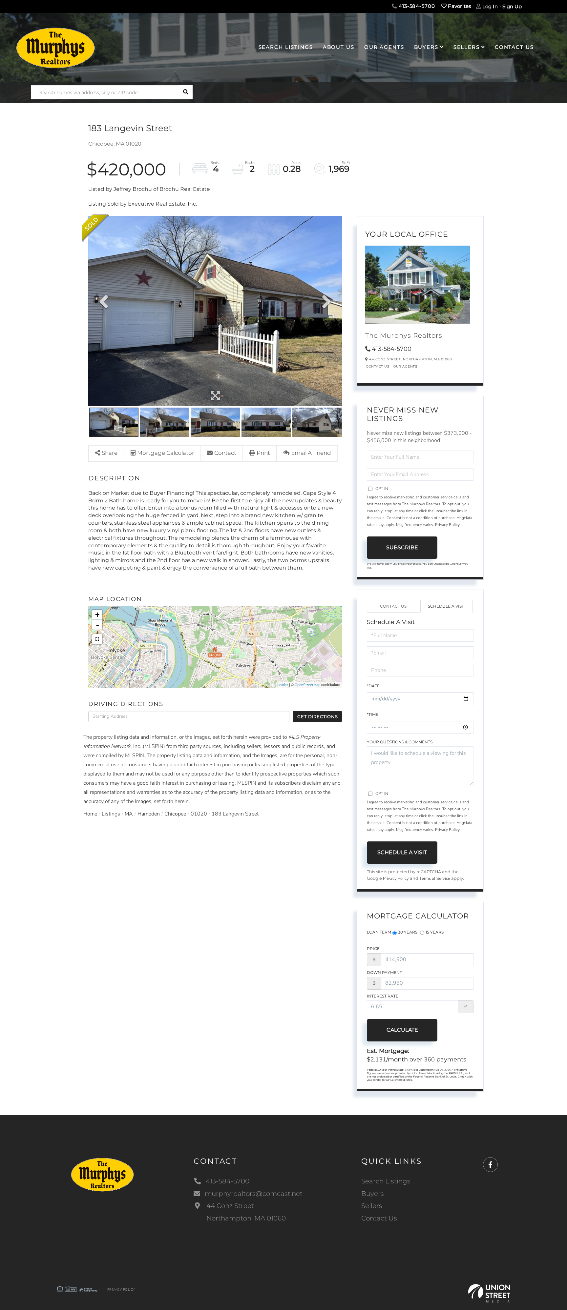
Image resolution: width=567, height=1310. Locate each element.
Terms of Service (434, 878)
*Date (373, 685)
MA (129, 813)
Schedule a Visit (446, 606)
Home (90, 813)
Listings (111, 813)
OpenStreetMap (307, 684)
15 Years (435, 932)
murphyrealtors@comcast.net (254, 1194)
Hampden (148, 813)
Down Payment (384, 972)
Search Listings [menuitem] (286, 47)
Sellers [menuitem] (466, 47)
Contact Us (377, 366)
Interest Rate (382, 996)
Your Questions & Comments (399, 741)
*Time (372, 714)
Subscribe (402, 547)
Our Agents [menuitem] (384, 47)
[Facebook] (490, 1165)
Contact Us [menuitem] (514, 47)
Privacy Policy (447, 524)
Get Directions (317, 716)
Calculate (402, 1030)
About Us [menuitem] (338, 47)
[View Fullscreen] (97, 639)
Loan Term (379, 932)
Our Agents (405, 366)
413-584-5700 (416, 6)
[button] (185, 92)
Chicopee (175, 813)
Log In (490, 6)
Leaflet (282, 684)
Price (373, 948)
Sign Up (512, 6)
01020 (199, 813)
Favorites (459, 6)
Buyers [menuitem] (426, 47)
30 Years (407, 932)
